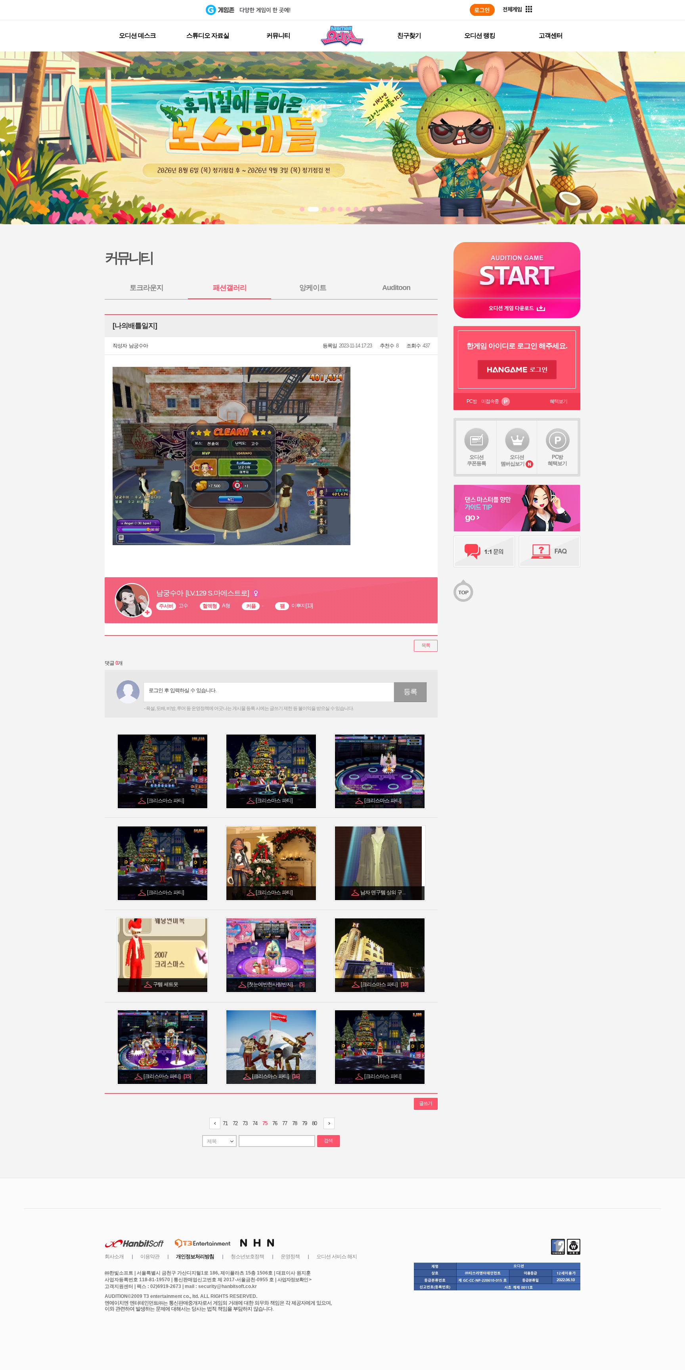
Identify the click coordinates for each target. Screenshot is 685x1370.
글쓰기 (425, 1103)
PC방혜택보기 (557, 460)
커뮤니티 (278, 35)
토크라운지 (146, 288)
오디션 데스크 (137, 35)
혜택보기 (558, 401)
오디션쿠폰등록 (476, 460)
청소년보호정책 (247, 1256)
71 (225, 1123)
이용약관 (149, 1256)
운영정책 (290, 1256)
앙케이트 (312, 288)
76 (274, 1123)
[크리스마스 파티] (166, 800)
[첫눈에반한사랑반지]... (275, 984)
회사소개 (114, 1256)
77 (284, 1123)
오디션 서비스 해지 (336, 1256)
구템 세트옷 (166, 984)
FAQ (549, 551)
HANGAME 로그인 (517, 369)
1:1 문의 (484, 551)
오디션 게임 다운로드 (516, 308)
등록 (410, 692)
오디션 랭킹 (479, 35)
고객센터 (551, 35)
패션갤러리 (230, 288)
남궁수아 (138, 346)
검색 (328, 1140)
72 (235, 1123)
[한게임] (173, 10)
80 (314, 1123)
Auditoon (396, 288)
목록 (425, 645)
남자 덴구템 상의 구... (383, 892)
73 (245, 1123)
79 (304, 1123)
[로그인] (482, 10)
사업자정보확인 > (294, 1279)
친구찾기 (409, 35)
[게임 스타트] (516, 270)
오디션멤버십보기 (512, 460)
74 (255, 1123)
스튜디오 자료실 (207, 35)
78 (294, 1123)
